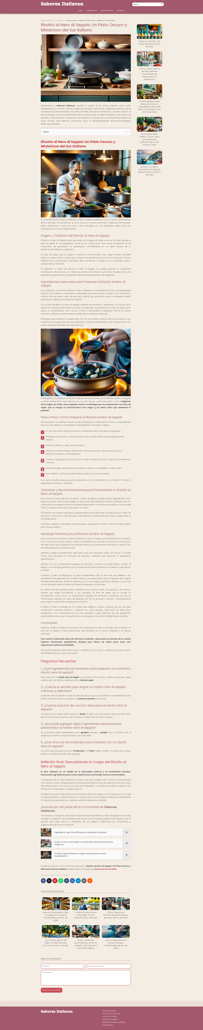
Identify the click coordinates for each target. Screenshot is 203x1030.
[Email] (84, 880)
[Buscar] (161, 4)
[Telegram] (78, 880)
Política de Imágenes (110, 1019)
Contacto (120, 10)
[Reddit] (89, 880)
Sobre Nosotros (106, 10)
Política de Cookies (109, 1016)
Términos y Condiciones (111, 1014)
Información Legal (109, 1011)
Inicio (81, 10)
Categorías (90, 10)
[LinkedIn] (72, 880)
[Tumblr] (66, 880)
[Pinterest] (55, 880)
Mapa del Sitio (107, 1025)
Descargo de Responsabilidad (114, 1022)
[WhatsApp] (60, 880)
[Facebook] (43, 880)
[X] (49, 880)
